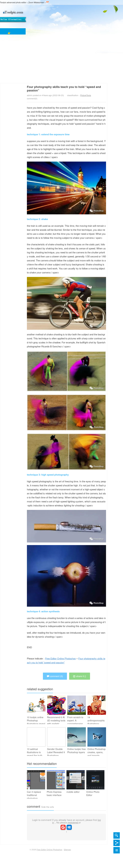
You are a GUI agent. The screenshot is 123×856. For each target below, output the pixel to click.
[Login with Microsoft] (69, 827)
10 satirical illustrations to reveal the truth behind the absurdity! (34, 755)
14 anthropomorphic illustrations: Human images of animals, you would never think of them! (96, 727)
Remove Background (9, 69)
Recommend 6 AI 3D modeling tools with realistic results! (56, 722)
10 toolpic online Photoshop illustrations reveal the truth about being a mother (36, 724)
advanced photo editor (16, 2)
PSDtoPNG (9, 63)
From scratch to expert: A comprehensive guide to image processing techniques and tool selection (75, 727)
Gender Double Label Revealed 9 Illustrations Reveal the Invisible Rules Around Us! (56, 757)
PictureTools (85, 95)
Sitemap (67, 849)
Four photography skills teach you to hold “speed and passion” (64, 88)
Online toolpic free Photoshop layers (76, 750)
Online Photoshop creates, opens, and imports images (96, 753)
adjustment (9, 38)
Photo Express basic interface (54, 793)
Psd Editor (9, 57)
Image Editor (9, 51)
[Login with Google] (63, 827)
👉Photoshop (9, 32)
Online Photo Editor (92, 793)
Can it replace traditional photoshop (34, 795)
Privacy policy (9, 75)
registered (73, 822)
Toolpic (3, 2)
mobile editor (73, 791)
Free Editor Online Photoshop (28, 16)
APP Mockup (9, 45)
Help (9, 81)
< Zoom (30, 2)
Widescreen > (40, 2)
